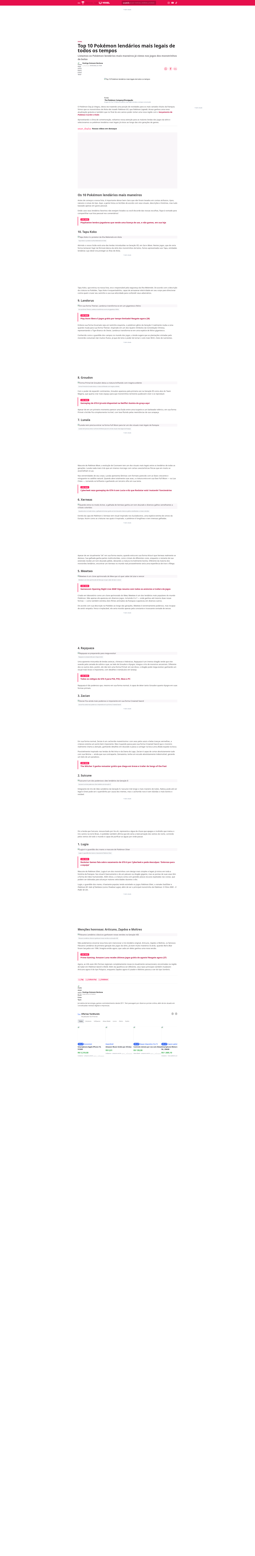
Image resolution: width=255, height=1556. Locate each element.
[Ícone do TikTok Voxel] (176, 3)
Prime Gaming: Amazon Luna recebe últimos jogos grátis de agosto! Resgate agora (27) (123, 957)
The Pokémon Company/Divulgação (118, 100)
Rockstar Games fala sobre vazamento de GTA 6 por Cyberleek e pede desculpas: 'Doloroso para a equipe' (127, 863)
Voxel (80, 42)
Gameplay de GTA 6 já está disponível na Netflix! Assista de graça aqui (115, 403)
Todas (81, 1021)
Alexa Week (106, 1021)
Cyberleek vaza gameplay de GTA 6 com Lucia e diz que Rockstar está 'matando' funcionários (126, 490)
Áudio (127, 1021)
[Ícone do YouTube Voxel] (172, 3)
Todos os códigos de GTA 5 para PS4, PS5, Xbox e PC (105, 679)
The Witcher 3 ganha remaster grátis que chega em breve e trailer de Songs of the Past (123, 766)
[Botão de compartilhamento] (166, 69)
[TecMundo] (83, 2)
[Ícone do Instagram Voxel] (169, 3)
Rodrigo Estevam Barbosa (92, 63)
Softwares (97, 1021)
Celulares (88, 1021)
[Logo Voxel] (104, 3)
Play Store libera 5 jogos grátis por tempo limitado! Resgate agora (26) (115, 318)
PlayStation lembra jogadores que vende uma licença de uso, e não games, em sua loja (123, 222)
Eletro (121, 1021)
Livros (115, 1021)
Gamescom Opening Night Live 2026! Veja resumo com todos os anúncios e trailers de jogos (125, 589)
